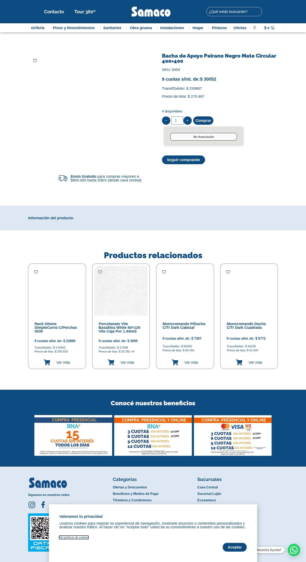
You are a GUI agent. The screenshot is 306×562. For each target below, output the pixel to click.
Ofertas (239, 28)
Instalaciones (172, 28)
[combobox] (234, 11)
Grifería (37, 28)
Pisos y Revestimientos (74, 28)
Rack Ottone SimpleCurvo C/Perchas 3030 (56, 327)
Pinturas (219, 28)
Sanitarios (112, 28)
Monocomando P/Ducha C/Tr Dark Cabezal (184, 326)
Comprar (203, 120)
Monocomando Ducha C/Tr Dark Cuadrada (246, 326)
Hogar (198, 28)
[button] (31, 432)
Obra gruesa (141, 28)
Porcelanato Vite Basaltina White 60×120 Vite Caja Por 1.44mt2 (119, 327)
